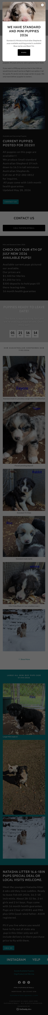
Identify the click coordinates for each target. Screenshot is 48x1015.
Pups (23, 52)
